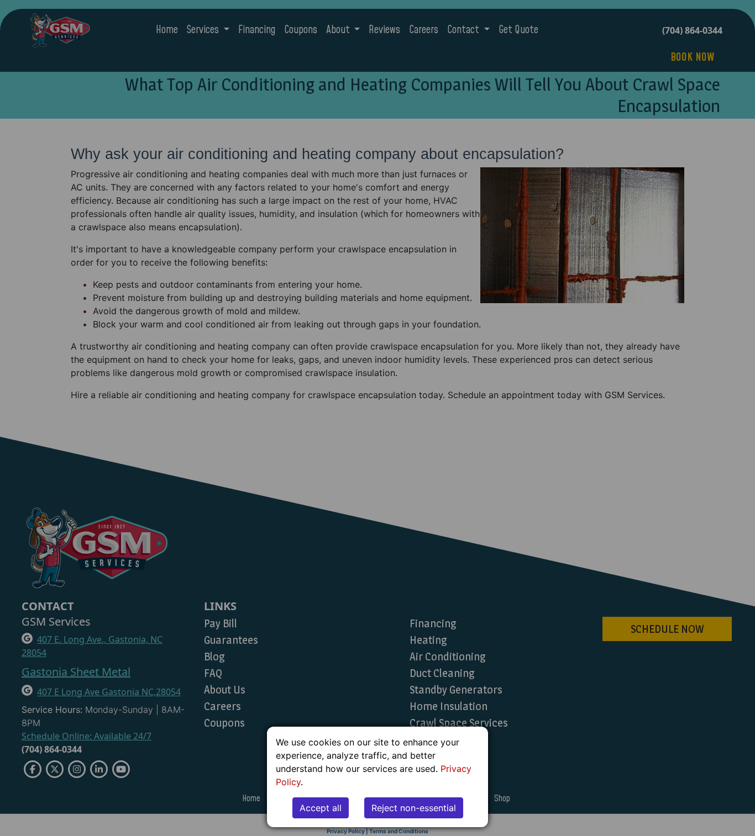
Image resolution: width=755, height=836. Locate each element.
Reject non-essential (413, 807)
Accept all (321, 807)
